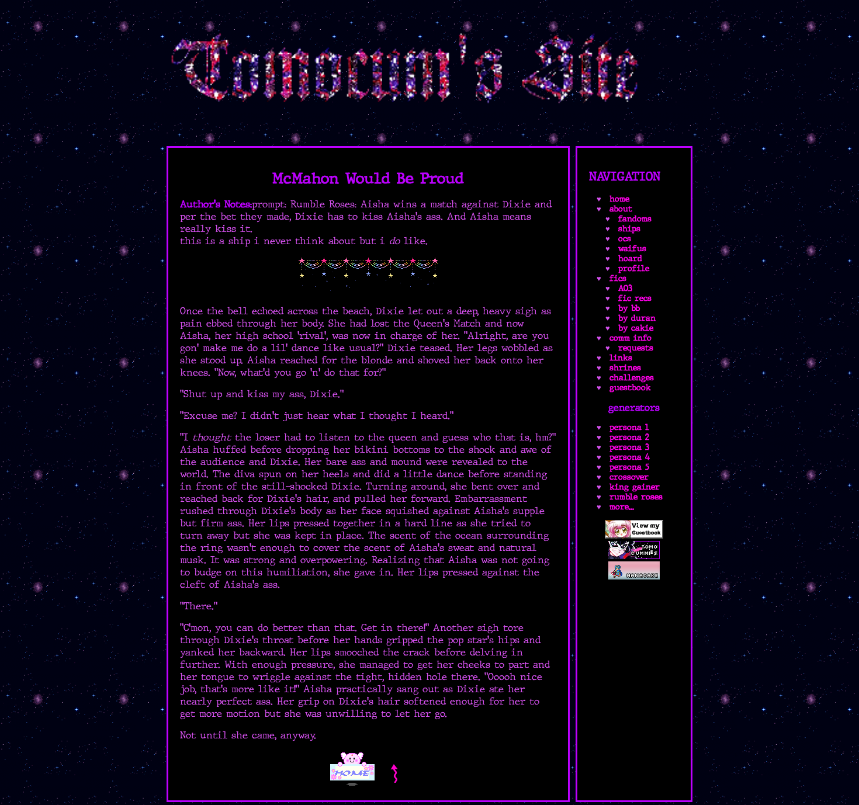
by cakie (635, 328)
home (619, 199)
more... (621, 507)
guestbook (630, 388)
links (620, 358)
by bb (629, 308)
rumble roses (636, 497)
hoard (630, 258)
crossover (629, 477)
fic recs (635, 298)
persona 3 (629, 447)
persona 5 (629, 467)
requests (635, 348)
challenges (631, 378)
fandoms (635, 219)
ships (629, 229)
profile (633, 268)
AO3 (625, 288)
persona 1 (629, 427)
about (620, 209)
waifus (632, 249)
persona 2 (629, 437)
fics (617, 278)
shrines (625, 368)
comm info (630, 338)
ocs (624, 239)
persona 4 (629, 457)
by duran (637, 318)
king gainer (634, 487)
